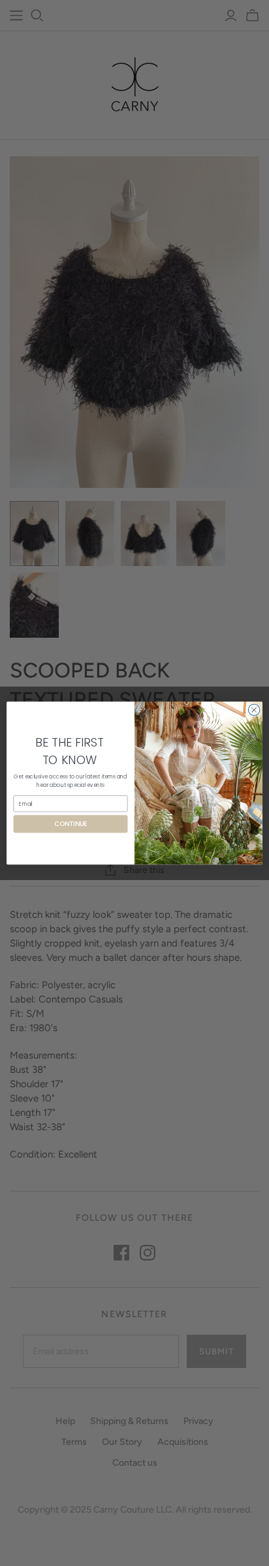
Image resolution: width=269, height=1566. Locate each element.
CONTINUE (70, 824)
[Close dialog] (254, 710)
